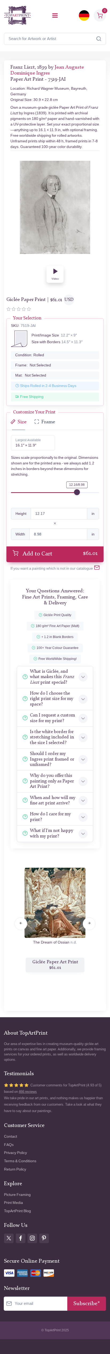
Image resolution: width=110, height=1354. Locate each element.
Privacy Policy (15, 1152)
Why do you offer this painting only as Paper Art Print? (52, 781)
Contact (10, 1136)
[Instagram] (32, 1238)
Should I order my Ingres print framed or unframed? (52, 759)
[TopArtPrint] (17, 15)
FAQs (9, 1144)
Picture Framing (17, 1194)
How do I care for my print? (50, 817)
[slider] (77, 492)
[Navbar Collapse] (55, 15)
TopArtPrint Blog (17, 1211)
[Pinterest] (44, 1238)
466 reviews (28, 1092)
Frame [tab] (48, 422)
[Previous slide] (20, 923)
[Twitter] (9, 1238)
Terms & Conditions (20, 1161)
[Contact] (97, 568)
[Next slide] (89, 923)
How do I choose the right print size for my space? (51, 699)
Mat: (30, 375)
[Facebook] (20, 1238)
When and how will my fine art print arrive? (52, 800)
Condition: (29, 355)
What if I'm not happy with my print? (51, 833)
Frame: (33, 365)
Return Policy (15, 1169)
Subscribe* (86, 1303)
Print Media (13, 1202)
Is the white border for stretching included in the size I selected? (52, 737)
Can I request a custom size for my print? (52, 718)
